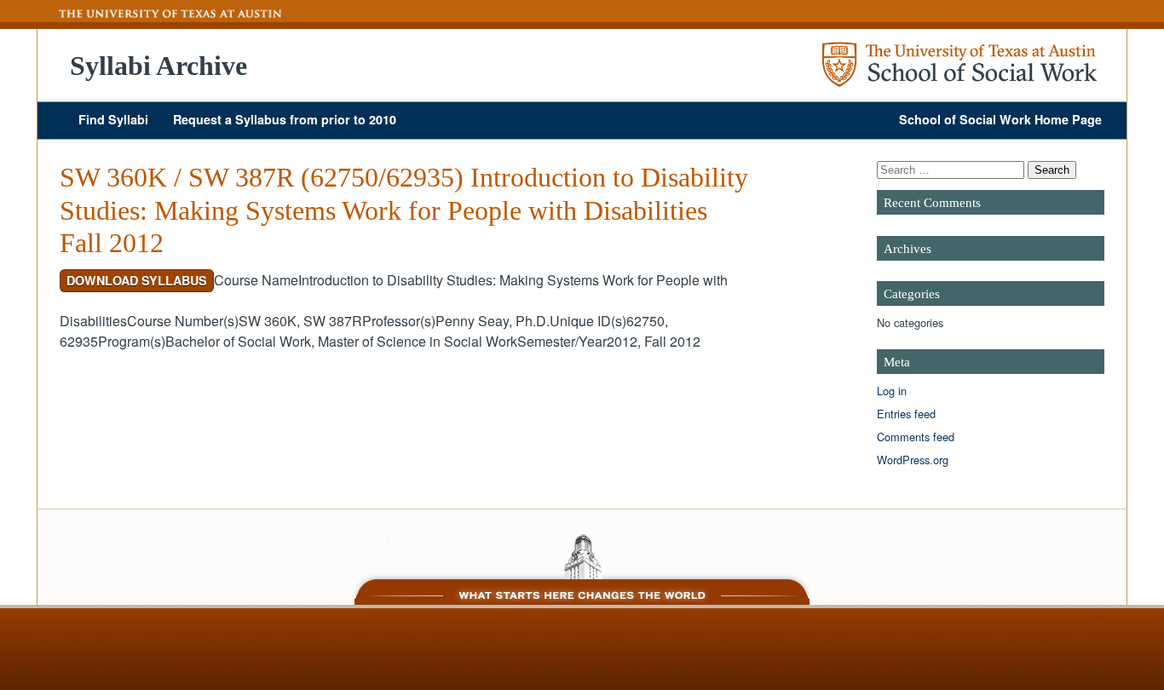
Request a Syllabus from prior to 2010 (284, 119)
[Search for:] (952, 169)
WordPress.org (912, 459)
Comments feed (915, 436)
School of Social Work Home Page (1000, 119)
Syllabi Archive (158, 65)
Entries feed (906, 413)
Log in (892, 390)
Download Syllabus (136, 280)
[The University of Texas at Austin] (160, 13)
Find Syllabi (113, 119)
